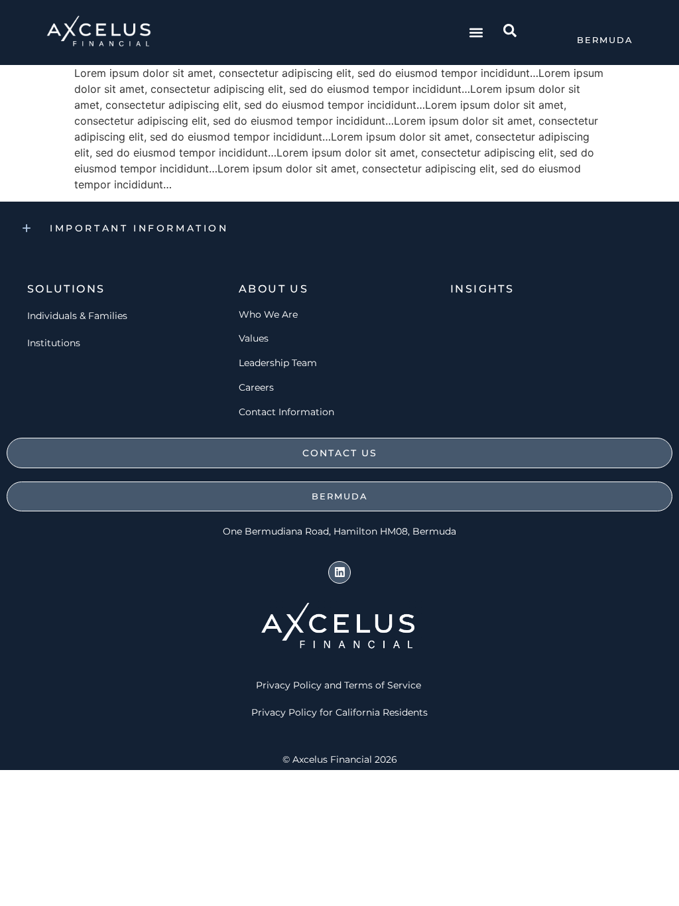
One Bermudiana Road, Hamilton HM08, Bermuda (339, 531)
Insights (482, 289)
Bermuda (605, 39)
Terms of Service (384, 685)
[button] (476, 33)
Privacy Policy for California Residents (339, 712)
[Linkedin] (339, 572)
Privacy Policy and (298, 685)
